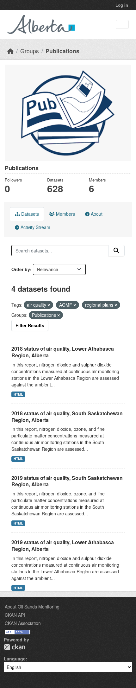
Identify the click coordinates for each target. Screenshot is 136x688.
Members (65, 214)
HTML (18, 394)
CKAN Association (23, 623)
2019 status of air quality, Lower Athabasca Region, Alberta (62, 545)
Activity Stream (34, 227)
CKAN (14, 647)
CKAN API (15, 615)
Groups (29, 51)
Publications (62, 51)
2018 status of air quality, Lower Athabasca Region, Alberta (62, 352)
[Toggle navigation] (122, 24)
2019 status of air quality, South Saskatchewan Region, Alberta (67, 481)
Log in (121, 5)
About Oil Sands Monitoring (32, 606)
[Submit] (116, 250)
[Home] (10, 51)
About (96, 214)
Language (15, 658)
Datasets (29, 214)
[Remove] (48, 305)
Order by (20, 269)
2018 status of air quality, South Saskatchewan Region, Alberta (67, 417)
